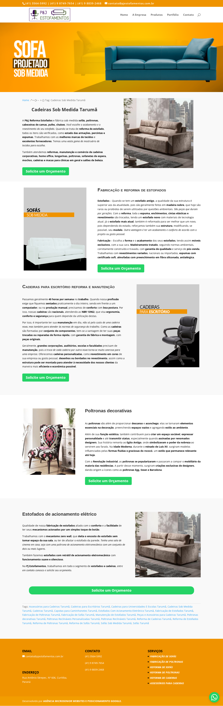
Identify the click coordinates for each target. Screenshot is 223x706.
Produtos (157, 14)
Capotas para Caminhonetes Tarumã (75, 610)
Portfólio (173, 14)
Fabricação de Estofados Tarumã (174, 610)
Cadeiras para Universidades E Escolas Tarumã (138, 606)
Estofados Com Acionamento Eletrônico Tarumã (126, 610)
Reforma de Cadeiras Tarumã (154, 619)
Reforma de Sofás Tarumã (84, 623)
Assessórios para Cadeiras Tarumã (49, 606)
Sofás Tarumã (141, 623)
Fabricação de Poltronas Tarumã (41, 614)
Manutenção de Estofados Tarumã (116, 614)
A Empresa (139, 14)
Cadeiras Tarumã (43, 610)
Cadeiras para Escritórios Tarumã (90, 606)
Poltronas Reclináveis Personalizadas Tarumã (73, 619)
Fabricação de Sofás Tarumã (77, 614)
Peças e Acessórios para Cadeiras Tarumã (161, 614)
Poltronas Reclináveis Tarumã (118, 619)
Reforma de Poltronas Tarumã (50, 623)
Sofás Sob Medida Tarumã (116, 623)
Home (124, 14)
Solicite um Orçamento (46, 171)
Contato (188, 14)
